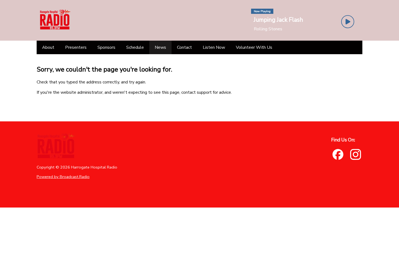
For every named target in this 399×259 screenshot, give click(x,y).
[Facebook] (338, 154)
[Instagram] (355, 154)
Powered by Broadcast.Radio (63, 176)
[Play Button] (347, 21)
